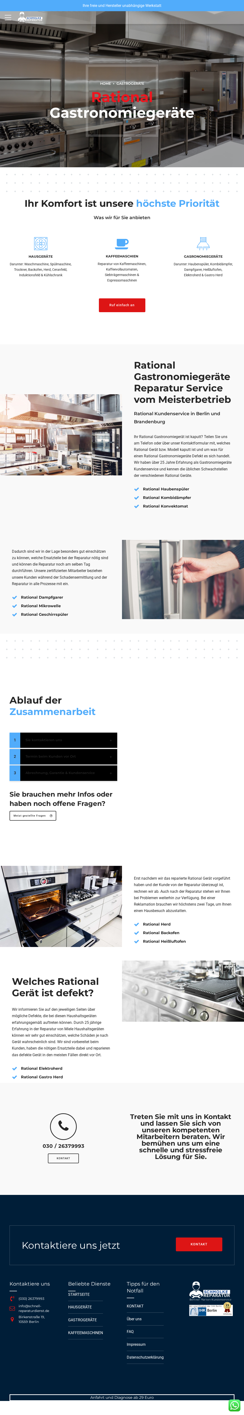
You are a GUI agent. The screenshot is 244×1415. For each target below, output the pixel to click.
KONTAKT (135, 1306)
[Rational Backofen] (136, 933)
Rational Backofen (161, 933)
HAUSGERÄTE (80, 1307)
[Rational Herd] (136, 924)
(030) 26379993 (31, 1299)
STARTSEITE (79, 1294)
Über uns (134, 1319)
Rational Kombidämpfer (167, 497)
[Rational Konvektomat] (136, 506)
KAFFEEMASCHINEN (85, 1333)
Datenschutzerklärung (145, 1357)
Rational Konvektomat (165, 506)
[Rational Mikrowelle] (14, 606)
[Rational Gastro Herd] (14, 1077)
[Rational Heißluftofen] (136, 941)
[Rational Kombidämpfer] (136, 497)
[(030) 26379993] (12, 1298)
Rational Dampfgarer (42, 597)
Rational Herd (157, 924)
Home (105, 83)
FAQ (130, 1331)
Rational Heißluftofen (164, 941)
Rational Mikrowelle (41, 606)
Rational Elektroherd (41, 1068)
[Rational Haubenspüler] (136, 489)
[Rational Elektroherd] (14, 1068)
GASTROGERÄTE (130, 83)
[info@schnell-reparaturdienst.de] (12, 1308)
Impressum (136, 1344)
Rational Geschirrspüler (44, 614)
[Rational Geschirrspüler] (14, 614)
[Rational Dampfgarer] (14, 597)
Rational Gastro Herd (42, 1077)
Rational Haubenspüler (166, 489)
